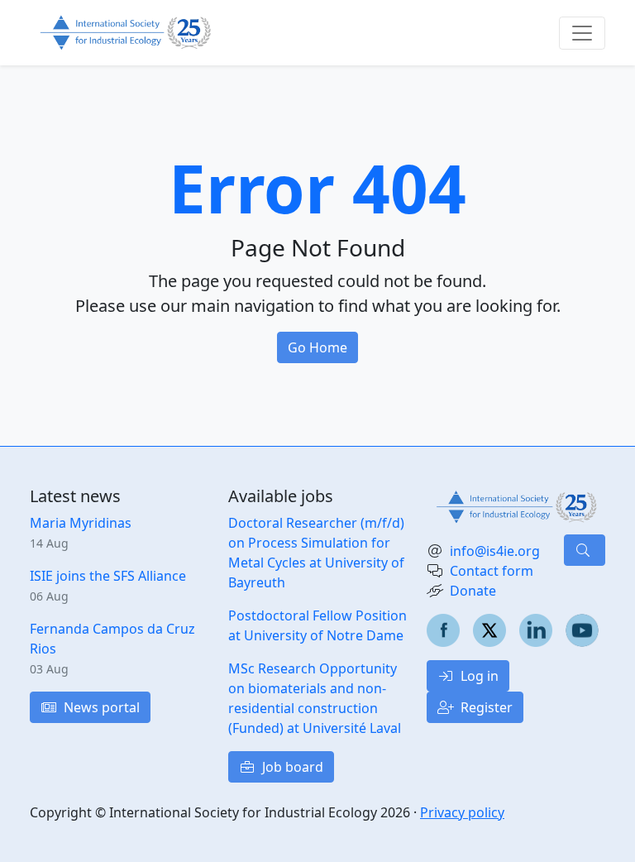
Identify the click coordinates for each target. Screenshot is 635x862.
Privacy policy (462, 812)
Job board (291, 767)
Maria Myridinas (80, 523)
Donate (473, 591)
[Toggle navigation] (582, 33)
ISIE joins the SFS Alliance (108, 576)
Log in (478, 676)
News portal (100, 707)
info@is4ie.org (495, 551)
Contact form (491, 571)
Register (485, 707)
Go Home (317, 347)
